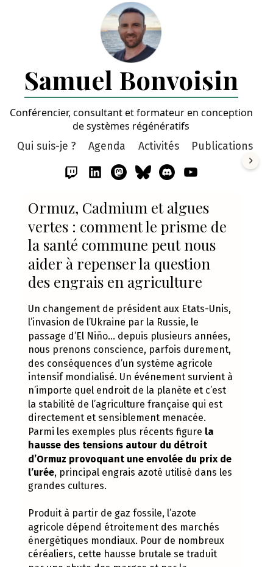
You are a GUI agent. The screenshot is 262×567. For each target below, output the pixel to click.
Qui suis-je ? (46, 146)
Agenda (107, 146)
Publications (222, 146)
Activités (158, 146)
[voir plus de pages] (250, 160)
